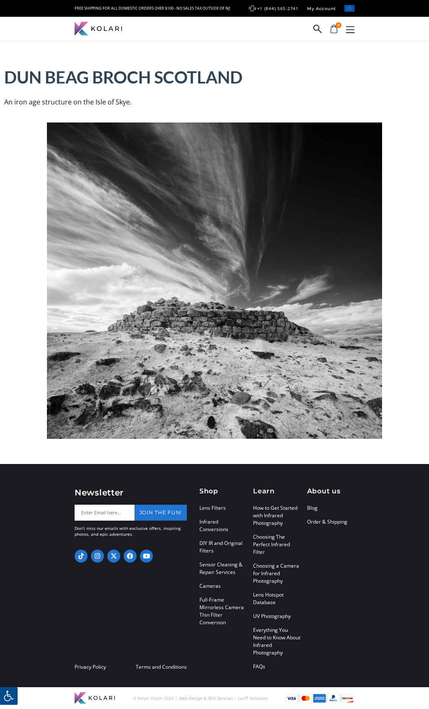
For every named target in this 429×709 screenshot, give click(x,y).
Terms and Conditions (161, 667)
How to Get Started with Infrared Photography (275, 515)
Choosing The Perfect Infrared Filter (271, 544)
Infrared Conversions (213, 525)
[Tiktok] (81, 556)
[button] (350, 29)
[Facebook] (130, 556)
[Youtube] (146, 556)
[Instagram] (97, 556)
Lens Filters (212, 507)
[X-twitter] (113, 556)
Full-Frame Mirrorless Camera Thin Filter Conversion (221, 611)
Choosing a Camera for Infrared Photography (276, 573)
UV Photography (272, 616)
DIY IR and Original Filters (221, 547)
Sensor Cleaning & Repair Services (221, 568)
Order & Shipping (327, 521)
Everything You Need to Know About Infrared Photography (276, 641)
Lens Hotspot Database (268, 598)
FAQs (259, 666)
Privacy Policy (90, 667)
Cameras (210, 585)
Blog (312, 507)
